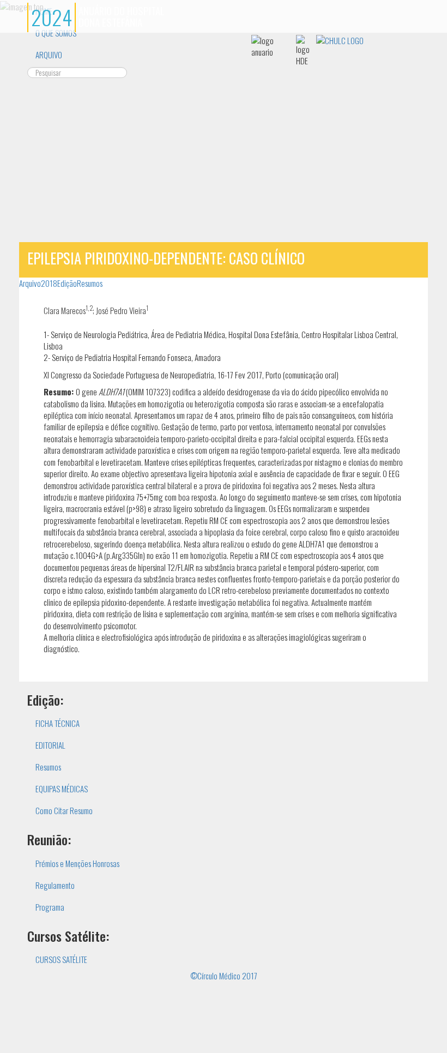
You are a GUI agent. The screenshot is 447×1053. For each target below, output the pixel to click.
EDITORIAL (50, 745)
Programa (49, 907)
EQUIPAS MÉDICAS (61, 789)
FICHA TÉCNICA (57, 723)
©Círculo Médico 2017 (223, 976)
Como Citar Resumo (64, 810)
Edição (67, 283)
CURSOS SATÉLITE (61, 959)
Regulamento (55, 885)
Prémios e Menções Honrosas (77, 863)
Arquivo (30, 283)
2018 (49, 283)
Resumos (89, 283)
